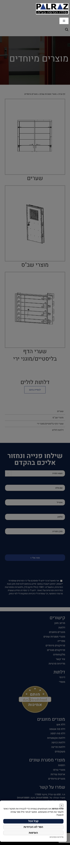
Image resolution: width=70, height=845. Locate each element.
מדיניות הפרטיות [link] (56, 837)
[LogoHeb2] (52, 4)
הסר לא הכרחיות (33, 827)
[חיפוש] (66, 29)
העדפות (33, 832)
